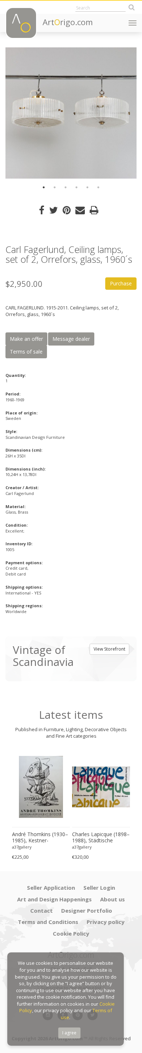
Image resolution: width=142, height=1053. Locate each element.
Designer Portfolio (86, 910)
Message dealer (71, 338)
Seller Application (51, 887)
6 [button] (98, 187)
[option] (71, 113)
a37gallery (22, 847)
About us (112, 899)
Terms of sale (26, 351)
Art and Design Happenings (54, 899)
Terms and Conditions (48, 921)
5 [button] (87, 187)
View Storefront (109, 649)
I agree (69, 1033)
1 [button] (43, 187)
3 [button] (65, 187)
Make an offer (26, 338)
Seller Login (99, 887)
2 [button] (54, 187)
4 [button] (76, 187)
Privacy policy (106, 921)
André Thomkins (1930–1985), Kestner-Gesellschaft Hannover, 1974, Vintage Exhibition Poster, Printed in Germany (40, 837)
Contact (41, 910)
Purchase (121, 283)
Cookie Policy (71, 933)
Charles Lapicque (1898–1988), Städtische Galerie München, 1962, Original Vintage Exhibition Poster (101, 837)
